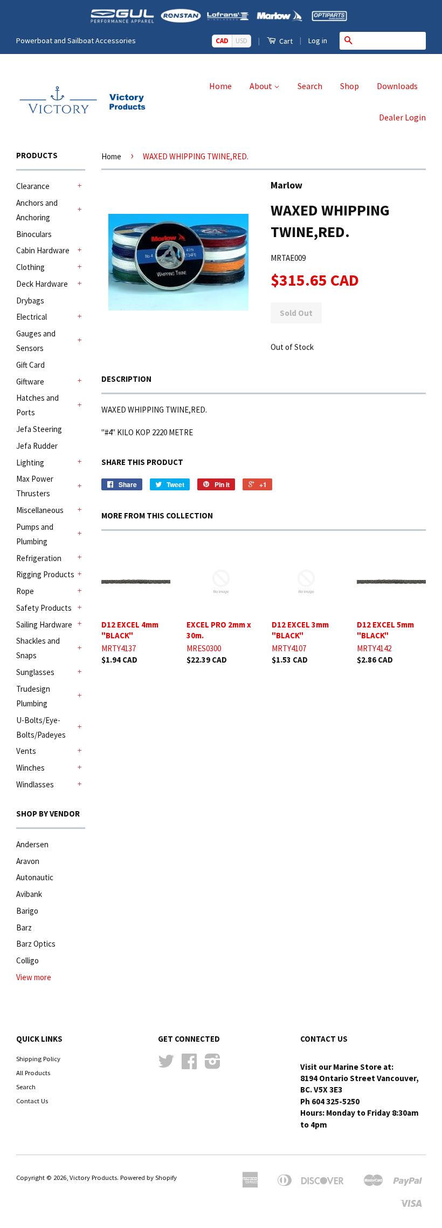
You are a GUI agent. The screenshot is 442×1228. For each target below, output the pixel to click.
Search (310, 85)
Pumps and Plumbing (34, 534)
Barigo (27, 911)
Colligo (27, 960)
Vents (26, 751)
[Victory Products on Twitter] (166, 1065)
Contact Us (32, 1100)
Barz (24, 927)
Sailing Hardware (44, 624)
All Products (33, 1072)
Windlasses (35, 784)
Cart (285, 41)
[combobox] (391, 40)
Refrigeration (38, 558)
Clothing (30, 267)
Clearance (33, 186)
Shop (349, 85)
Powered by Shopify (148, 1177)
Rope (25, 591)
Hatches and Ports (37, 405)
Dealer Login (402, 117)
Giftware (30, 381)
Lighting (30, 462)
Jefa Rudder (37, 446)
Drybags (30, 300)
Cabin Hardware (43, 250)
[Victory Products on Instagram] (212, 1065)
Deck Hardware (42, 284)
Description (126, 379)
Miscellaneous (40, 510)
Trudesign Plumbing (33, 696)
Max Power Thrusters (34, 486)
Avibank (29, 894)
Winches (30, 768)
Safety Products (44, 608)
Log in (317, 40)
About (262, 85)
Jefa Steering (39, 429)
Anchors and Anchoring (37, 210)
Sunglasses (35, 672)
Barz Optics (36, 944)
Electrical (31, 317)
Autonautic (34, 877)
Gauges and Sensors (36, 340)
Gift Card (30, 365)
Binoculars (34, 234)
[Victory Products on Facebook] (189, 1065)
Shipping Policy (38, 1058)
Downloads (397, 85)
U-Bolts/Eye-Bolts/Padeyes (41, 727)
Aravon (27, 861)
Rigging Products (45, 574)
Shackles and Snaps (38, 648)
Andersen (32, 844)
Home (220, 85)
